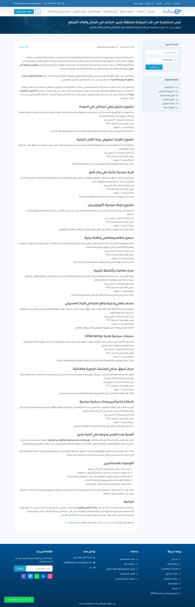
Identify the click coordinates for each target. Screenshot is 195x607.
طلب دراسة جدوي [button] (24, 11)
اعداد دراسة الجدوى (127, 559)
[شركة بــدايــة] (172, 11)
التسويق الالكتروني (167, 91)
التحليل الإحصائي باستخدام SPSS (164, 593)
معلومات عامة (169, 107)
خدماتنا (141, 11)
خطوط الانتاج (94, 11)
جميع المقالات (169, 99)
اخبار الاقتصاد (169, 87)
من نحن (168, 3)
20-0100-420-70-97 (53, 3)
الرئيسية (176, 3)
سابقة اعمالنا (172, 564)
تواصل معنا (138, 3)
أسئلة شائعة (173, 583)
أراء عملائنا (149, 3)
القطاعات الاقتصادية (169, 569)
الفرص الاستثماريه (109, 522)
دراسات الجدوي (126, 11)
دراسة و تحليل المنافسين (125, 578)
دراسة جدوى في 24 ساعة (60, 11)
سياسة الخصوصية (171, 578)
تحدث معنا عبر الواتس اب (17, 599)
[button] (37, 11)
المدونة (159, 3)
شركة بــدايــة (175, 27)
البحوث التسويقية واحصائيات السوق (120, 569)
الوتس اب (68, 522)
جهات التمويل (80, 11)
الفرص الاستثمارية (167, 95)
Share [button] (22, 47)
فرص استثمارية (110, 11)
